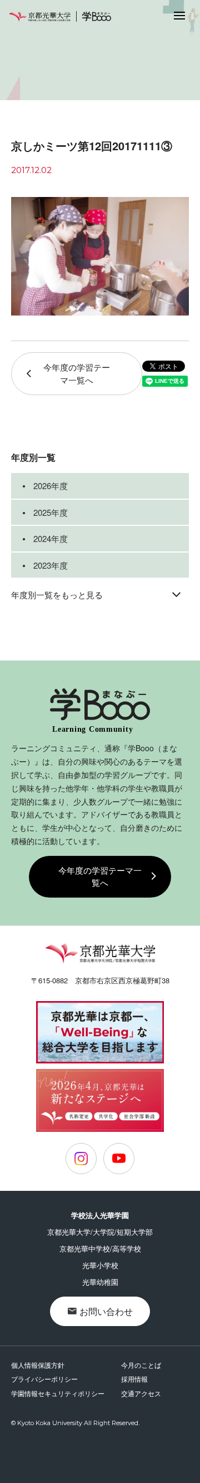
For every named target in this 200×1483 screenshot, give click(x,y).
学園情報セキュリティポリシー (57, 1393)
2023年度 (50, 565)
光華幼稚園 (100, 1281)
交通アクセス (141, 1393)
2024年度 (50, 538)
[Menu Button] (179, 15)
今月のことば (141, 1364)
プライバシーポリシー (44, 1378)
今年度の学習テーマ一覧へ (76, 373)
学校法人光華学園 (100, 1215)
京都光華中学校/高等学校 (100, 1248)
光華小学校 (100, 1265)
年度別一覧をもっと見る (57, 594)
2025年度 (50, 512)
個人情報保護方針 (37, 1364)
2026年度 (50, 485)
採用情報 (134, 1378)
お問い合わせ (106, 1311)
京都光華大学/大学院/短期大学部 (100, 1231)
